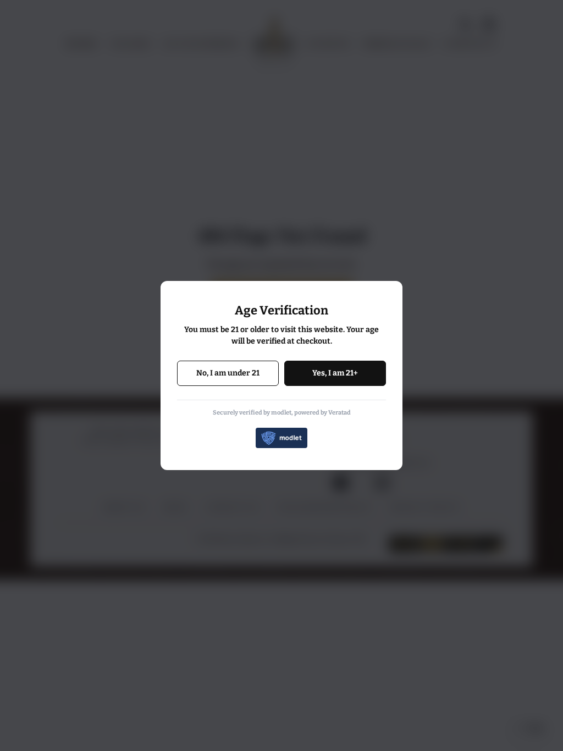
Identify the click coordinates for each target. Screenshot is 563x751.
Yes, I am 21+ (335, 373)
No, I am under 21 (228, 373)
